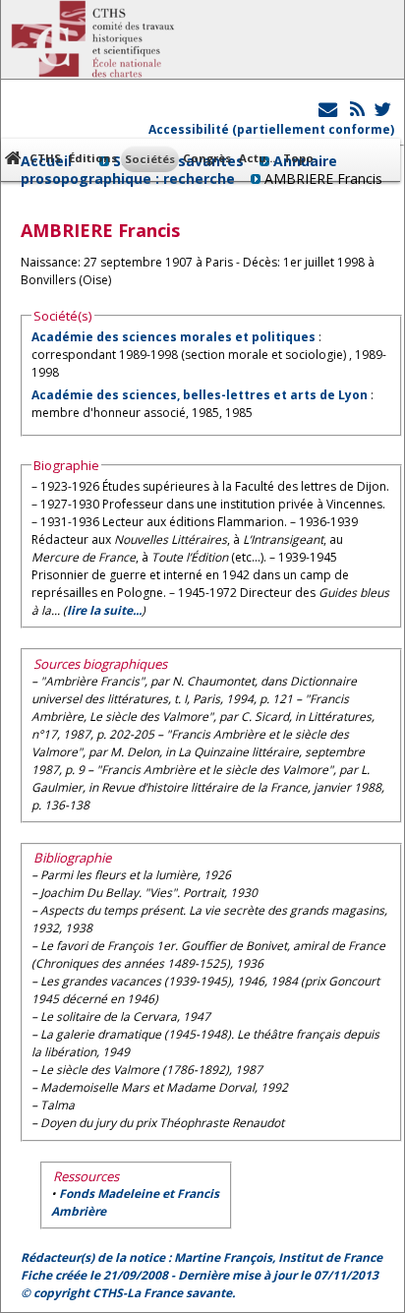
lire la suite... (104, 610)
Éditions (93, 157)
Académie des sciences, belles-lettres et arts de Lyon (199, 395)
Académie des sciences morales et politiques (173, 336)
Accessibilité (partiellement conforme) (271, 129)
